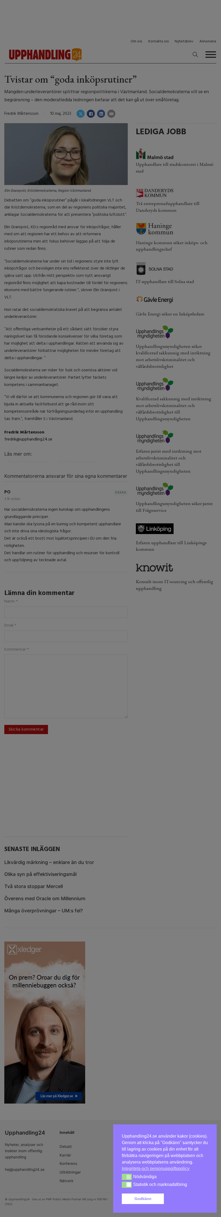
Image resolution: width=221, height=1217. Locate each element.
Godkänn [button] (142, 1198)
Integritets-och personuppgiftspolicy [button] (155, 1168)
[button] (187, 1199)
